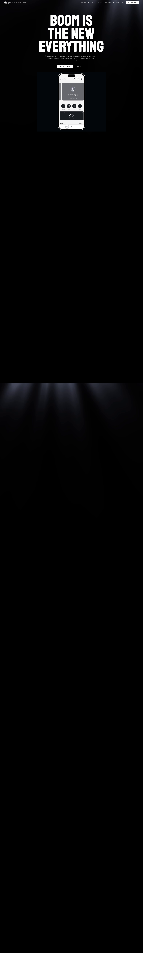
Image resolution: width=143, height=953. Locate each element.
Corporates (100, 2)
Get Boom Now (132, 2)
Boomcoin (116, 2)
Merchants (91, 2)
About (122, 2)
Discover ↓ (80, 66)
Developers (108, 2)
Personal (84, 2)
